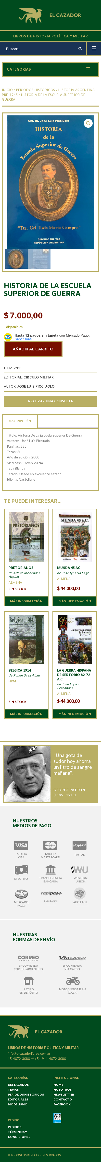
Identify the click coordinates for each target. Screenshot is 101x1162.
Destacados (18, 1084)
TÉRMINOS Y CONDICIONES (19, 1134)
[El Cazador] (50, 14)
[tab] (20, 420)
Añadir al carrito (33, 348)
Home (58, 1084)
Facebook (62, 1104)
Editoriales (18, 1099)
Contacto (62, 1099)
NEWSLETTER (63, 1094)
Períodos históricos (35, 90)
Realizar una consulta (50, 401)
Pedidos (14, 1127)
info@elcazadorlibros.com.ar (29, 1053)
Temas (13, 1089)
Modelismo (17, 1104)
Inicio (7, 90)
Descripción (19, 421)
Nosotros (62, 1089)
